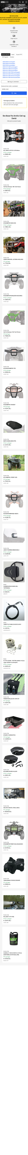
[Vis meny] (26, 2)
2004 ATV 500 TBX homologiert (11, 72)
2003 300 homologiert (9, 63)
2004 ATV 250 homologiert (10, 67)
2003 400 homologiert (9, 65)
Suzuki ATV (19, 54)
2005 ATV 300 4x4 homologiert (11, 75)
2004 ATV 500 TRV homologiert (11, 74)
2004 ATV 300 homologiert (10, 68)
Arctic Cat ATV (6, 54)
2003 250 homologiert (9, 61)
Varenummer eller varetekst (9, 86)
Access (12, 57)
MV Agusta (5, 57)
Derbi (12, 54)
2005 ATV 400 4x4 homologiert (11, 77)
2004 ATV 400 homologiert (10, 70)
